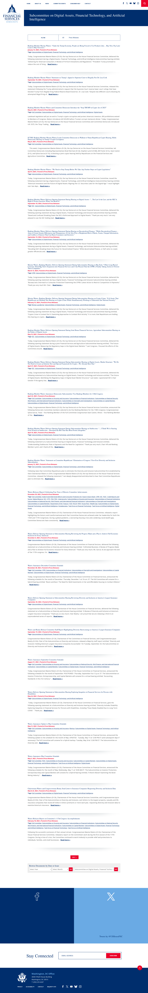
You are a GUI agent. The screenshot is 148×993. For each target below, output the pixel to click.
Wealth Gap (94, 504)
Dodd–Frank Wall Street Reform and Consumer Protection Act (62, 497)
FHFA (79, 504)
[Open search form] (144, 3)
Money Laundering (38, 305)
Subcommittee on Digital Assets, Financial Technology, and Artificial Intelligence (57, 52)
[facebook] (123, 3)
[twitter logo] (111, 897)
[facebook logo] (37, 897)
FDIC (55, 499)
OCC (45, 499)
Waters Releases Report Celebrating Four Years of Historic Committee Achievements (57, 492)
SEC (33, 206)
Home (28, 3)
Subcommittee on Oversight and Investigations (77, 401)
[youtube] (131, 3)
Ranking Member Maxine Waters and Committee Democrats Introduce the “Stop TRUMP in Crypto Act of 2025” (67, 107)
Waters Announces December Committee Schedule (45, 565)
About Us (38, 3)
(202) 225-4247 (38, 982)
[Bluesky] (134, 3)
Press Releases (74, 38)
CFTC (48, 499)
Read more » (52, 64)
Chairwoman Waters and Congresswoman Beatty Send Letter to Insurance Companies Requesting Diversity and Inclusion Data (72, 788)
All (63, 38)
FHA (52, 499)
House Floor (85, 504)
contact (41, 987)
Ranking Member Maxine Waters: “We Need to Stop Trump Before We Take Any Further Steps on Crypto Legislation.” (69, 169)
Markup (72, 728)
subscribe (113, 956)
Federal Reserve (38, 499)
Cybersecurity (62, 499)
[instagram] (138, 3)
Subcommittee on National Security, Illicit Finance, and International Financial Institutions (56, 501)
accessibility (30, 987)
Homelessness (63, 506)
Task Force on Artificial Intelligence (103, 506)
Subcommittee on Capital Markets (104, 401)
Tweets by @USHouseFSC (111, 936)
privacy (19, 987)
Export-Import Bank (88, 497)
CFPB (33, 273)
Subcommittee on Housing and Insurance (55, 398)
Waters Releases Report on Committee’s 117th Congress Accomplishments (54, 818)
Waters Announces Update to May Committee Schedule (47, 724)
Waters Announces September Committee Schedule (46, 660)
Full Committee (36, 112)
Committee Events (59, 3)
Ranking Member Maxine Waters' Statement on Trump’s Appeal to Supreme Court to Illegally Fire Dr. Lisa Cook (67, 77)
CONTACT (88, 3)
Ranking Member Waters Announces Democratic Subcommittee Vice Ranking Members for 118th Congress (65, 394)
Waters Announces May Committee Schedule (43, 756)
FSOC (104, 497)
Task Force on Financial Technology (79, 506)
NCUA (75, 504)
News (47, 3)
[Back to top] (139, 967)
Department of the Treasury (59, 504)
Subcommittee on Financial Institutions (81, 398)
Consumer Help (75, 3)
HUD (70, 504)
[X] (127, 3)
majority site (51, 987)
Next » (74, 857)
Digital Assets (98, 112)
